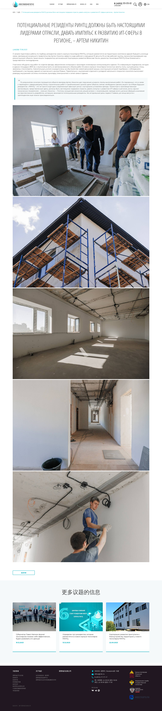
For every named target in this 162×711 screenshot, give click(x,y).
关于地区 (60, 4)
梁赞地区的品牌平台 (42, 677)
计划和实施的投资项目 (19, 688)
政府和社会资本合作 (19, 686)
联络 (97, 4)
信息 (91, 4)
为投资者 (51, 4)
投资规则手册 (17, 682)
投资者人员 (83, 4)
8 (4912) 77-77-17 (123, 3)
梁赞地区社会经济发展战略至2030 (46, 680)
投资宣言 (15, 677)
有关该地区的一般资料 (42, 675)
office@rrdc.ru (99, 674)
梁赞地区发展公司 (71, 4)
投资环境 (15, 680)
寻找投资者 (16, 690)
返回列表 (23, 573)
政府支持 (15, 684)
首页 (14, 12)
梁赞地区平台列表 (18, 675)
